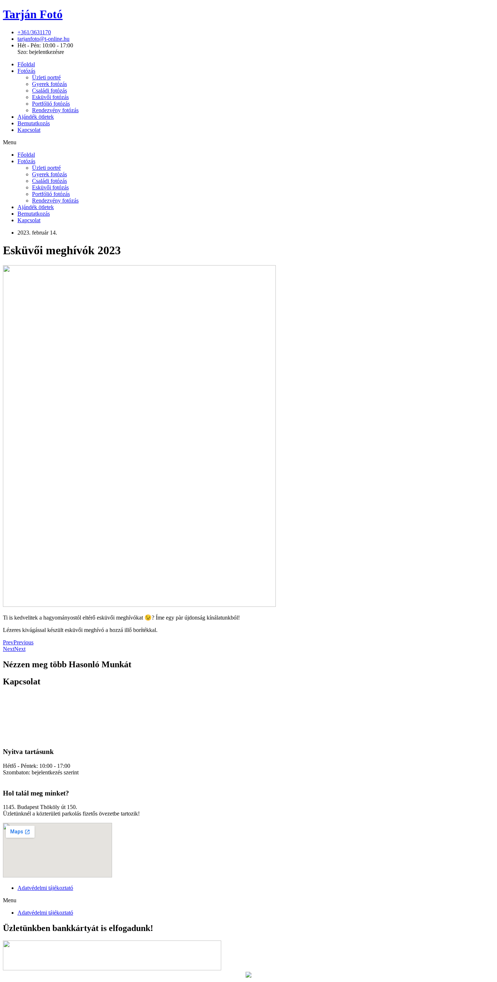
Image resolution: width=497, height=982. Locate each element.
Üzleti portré (46, 77)
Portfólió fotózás (51, 104)
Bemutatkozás (33, 123)
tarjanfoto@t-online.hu (29, 779)
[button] (248, 142)
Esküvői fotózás (50, 97)
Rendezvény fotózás (55, 110)
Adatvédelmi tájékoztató (45, 888)
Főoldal (26, 64)
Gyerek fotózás (49, 84)
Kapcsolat (28, 130)
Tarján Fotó (33, 14)
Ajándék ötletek (35, 117)
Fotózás (26, 71)
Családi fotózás (49, 90)
